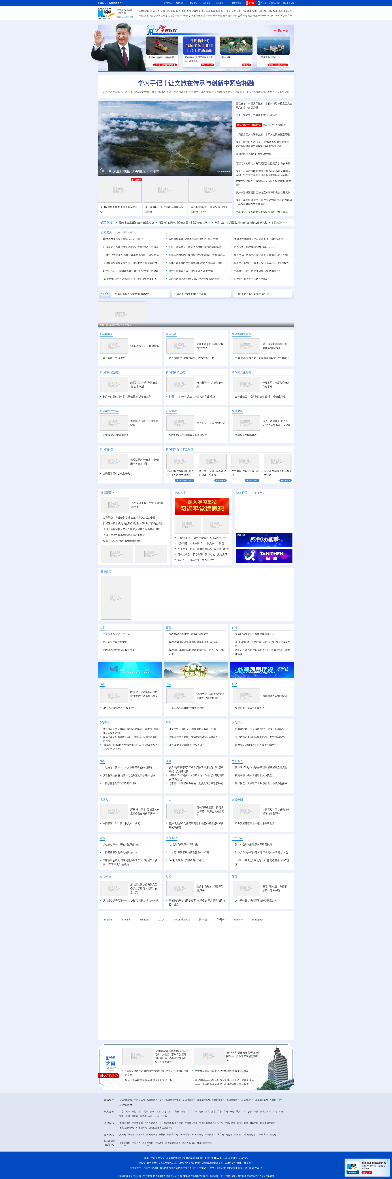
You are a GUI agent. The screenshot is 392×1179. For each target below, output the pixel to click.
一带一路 (262, 15)
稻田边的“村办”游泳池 (274, 124)
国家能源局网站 (267, 1122)
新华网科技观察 (175, 372)
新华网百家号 (276, 1099)
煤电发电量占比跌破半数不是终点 (121, 844)
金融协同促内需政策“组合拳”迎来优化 (258, 146)
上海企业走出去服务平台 (160, 1127)
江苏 (164, 1111)
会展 (230, 15)
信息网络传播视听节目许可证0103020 (256, 1175)
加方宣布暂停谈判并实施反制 (274, 192)
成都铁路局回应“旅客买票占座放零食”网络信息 (194, 278)
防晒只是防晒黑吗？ (246, 435)
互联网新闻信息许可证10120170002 (135, 1175)
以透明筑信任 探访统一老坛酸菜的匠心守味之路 (129, 775)
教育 (213, 11)
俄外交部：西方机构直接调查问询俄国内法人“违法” (261, 255)
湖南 (213, 1111)
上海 (158, 1111)
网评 (178, 11)
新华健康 (237, 411)
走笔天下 (222, 554)
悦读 (250, 15)
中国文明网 (137, 1122)
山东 (195, 1111)
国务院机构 (147, 1142)
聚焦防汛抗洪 (221, 549)
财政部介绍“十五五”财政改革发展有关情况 (266, 142)
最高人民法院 (188, 1142)
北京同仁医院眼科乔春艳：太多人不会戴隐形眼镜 (196, 783)
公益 (255, 15)
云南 (256, 1111)
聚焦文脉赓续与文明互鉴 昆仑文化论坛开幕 (148, 1080)
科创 (223, 11)
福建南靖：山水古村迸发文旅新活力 (254, 775)
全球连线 (205, 11)
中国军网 (238, 1134)
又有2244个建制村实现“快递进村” (187, 744)
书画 (244, 11)
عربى (161, 919)
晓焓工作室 (285, 480)
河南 (201, 1111)
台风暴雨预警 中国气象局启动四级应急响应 (266, 171)
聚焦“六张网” (200, 537)
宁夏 (121, 1115)
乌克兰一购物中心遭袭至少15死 (251, 263)
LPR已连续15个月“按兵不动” (118, 707)
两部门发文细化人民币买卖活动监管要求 (258, 163)
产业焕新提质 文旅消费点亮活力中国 (135, 517)
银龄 (200, 15)
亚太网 (270, 15)
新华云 (213, 1167)
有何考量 (285, 163)
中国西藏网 (210, 1134)
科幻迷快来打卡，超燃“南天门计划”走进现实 (259, 729)
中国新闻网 (249, 1134)
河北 (134, 1111)
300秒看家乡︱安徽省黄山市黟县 (187, 860)
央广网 (220, 1134)
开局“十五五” (184, 537)
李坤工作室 (220, 480)
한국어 (221, 919)
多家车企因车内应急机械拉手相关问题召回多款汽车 (197, 255)
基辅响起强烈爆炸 (279, 263)
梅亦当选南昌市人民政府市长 (119, 650)
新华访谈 (171, 334)
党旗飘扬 (182, 543)
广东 (219, 1111)
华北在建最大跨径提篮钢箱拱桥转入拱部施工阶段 (195, 263)
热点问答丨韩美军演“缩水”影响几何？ (254, 247)
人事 (163, 11)
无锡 (156, 1115)
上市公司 (278, 15)
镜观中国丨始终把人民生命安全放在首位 (130, 172)
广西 (226, 1111)
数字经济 (175, 15)
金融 (141, 15)
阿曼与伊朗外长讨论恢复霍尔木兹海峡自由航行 (184, 222)
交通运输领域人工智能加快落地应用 (254, 634)
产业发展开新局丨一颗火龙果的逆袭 (254, 823)
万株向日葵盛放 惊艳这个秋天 (116, 325)
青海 (281, 1111)
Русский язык (182, 919)
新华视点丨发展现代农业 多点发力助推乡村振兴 (261, 783)
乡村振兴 (193, 15)
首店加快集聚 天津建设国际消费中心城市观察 (193, 239)
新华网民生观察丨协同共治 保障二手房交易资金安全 (210, 811)
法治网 (273, 1134)
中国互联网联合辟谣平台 (211, 1122)
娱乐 (240, 15)
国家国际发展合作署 (173, 1122)
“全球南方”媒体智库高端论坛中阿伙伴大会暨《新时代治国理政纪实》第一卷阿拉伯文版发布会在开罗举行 (171, 1056)
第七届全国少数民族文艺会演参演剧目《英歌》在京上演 (143, 888)
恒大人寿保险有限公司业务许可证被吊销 (191, 271)
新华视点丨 (109, 517)
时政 (158, 11)
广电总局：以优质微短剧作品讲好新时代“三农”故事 (131, 247)
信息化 (166, 15)
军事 (254, 11)
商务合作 (191, 1167)
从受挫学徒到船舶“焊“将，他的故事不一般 (192, 358)
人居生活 (158, 15)
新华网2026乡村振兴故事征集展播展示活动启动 (261, 767)
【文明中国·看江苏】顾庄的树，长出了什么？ (194, 729)
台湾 (189, 11)
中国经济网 (185, 1134)
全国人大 (136, 1142)
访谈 (260, 11)
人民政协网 (262, 1134)
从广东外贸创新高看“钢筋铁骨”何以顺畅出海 (127, 396)
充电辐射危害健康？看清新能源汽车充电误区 (193, 736)
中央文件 (287, 11)
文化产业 (287, 15)
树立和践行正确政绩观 (249, 124)
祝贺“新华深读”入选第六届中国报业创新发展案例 (129, 278)
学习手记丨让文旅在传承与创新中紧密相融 (196, 82)
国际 (168, 11)
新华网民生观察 (109, 411)
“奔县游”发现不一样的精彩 (144, 346)
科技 (218, 11)
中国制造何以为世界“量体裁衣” (132, 294)
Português (257, 919)
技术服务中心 (203, 1167)
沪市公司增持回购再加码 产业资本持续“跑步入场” (262, 852)
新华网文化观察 (241, 372)
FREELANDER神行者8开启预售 (186, 707)
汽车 (146, 15)
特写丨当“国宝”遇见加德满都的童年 (122, 541)
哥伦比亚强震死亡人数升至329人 (252, 278)
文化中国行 (196, 543)
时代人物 (209, 543)
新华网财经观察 (109, 372)
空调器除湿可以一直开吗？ (117, 473)
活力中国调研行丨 (200, 207)
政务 (275, 11)
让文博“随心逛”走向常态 (116, 435)
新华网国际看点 (241, 334)
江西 (189, 1111)
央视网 (162, 1134)
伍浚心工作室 (252, 480)
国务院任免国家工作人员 (116, 634)
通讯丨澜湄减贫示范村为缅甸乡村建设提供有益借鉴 (131, 529)
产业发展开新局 (186, 549)
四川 (244, 1111)
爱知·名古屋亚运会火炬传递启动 (136, 222)
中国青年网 (172, 1134)
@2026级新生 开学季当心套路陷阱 (188, 435)
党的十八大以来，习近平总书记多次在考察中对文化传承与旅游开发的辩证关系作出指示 (150, 91)
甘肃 (275, 1111)
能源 (225, 15)
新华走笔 (210, 554)
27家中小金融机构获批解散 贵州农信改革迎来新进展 (144, 696)
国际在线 (140, 1134)
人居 (168, 799)
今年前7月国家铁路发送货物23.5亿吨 (189, 852)
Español (126, 919)
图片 (270, 11)
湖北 (207, 1111)
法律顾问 (182, 1167)
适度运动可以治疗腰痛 (275, 696)
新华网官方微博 (173, 1099)
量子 (228, 11)
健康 (249, 11)
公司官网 (121, 13)
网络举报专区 (288, 3)
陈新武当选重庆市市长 (115, 642)
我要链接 (164, 1167)
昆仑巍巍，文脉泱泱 (114, 358)
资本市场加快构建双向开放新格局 (253, 844)
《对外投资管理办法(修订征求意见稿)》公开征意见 (131, 255)
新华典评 (198, 554)
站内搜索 (276, 3)
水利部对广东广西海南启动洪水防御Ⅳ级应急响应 (263, 175)
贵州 (250, 1111)
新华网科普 (106, 449)
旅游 (220, 15)
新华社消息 (183, 554)
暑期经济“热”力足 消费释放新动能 (254, 153)
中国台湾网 (197, 1134)
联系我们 (155, 1167)
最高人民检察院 (204, 1142)
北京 (121, 1111)
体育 (234, 11)
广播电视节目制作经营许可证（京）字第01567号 (213, 1175)
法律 (280, 11)
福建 (183, 1111)
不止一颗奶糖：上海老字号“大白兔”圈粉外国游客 (195, 247)
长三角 (163, 1115)
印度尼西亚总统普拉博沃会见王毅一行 (124, 239)
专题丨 (239, 142)
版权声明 (173, 1167)
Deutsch (238, 919)
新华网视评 (106, 334)
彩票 (235, 15)
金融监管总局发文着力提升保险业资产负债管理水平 (131, 263)
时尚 (245, 15)
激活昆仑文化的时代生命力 (191, 294)
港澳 (183, 11)
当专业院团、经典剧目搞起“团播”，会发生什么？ (261, 396)
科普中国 (254, 1122)
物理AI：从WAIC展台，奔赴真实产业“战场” (192, 396)
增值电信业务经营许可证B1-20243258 (171, 1175)
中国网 (131, 1134)
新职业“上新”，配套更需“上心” (254, 294)
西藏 (262, 1111)
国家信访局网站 (126, 1127)
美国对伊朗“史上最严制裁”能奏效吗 (262, 200)
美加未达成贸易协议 (247, 192)
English (108, 919)
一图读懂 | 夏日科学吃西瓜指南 (119, 783)
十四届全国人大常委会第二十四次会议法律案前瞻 (263, 134)
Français (144, 919)
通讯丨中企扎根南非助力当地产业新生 (124, 535)
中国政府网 (124, 1122)
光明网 (229, 1134)
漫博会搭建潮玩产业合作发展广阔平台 (256, 744)
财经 (173, 11)
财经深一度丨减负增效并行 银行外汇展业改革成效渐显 (133, 523)
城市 (215, 15)
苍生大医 (226, 57)
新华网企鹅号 (125, 1104)
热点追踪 (171, 411)
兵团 (150, 1115)
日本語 (203, 919)
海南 (232, 1111)
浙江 (170, 1111)
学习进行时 (144, 11)
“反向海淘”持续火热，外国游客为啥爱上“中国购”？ (262, 358)
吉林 (152, 1111)
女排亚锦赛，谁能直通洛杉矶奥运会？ (256, 900)
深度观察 (106, 492)
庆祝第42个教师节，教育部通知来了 (188, 634)
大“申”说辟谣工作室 (184, 480)
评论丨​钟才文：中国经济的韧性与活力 (256, 115)
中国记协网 (230, 1122)
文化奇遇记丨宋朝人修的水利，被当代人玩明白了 (262, 736)
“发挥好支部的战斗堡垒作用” (161, 57)
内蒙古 (135, 1115)
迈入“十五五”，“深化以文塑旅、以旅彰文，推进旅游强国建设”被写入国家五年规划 (245, 91)
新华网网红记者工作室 (179, 449)
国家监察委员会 (172, 1142)
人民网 (122, 1134)
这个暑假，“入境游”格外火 (210, 423)
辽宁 (146, 1111)
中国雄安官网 (191, 1122)
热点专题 (180, 492)
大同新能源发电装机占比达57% (120, 852)
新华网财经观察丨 (245, 180)
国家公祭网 (242, 1122)
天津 (128, 1111)
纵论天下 (182, 560)
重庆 (238, 1111)
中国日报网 (151, 1134)
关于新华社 (168, 3)
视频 (265, 11)
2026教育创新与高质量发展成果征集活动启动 (194, 642)
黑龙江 (143, 1115)
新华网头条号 (261, 1099)
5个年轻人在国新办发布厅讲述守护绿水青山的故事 (130, 271)
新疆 (128, 1115)
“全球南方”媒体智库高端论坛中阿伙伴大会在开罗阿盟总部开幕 (243, 1056)
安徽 (177, 1111)
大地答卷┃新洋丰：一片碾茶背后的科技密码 (127, 767)
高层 (152, 11)
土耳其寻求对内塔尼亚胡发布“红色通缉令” (257, 271)
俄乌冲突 (195, 560)
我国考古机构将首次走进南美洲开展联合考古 (258, 239)
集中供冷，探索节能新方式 (249, 707)
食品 (151, 15)
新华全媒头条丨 (140, 503)
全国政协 (159, 1142)
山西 (140, 1111)
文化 (239, 11)
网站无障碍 (236, 3)
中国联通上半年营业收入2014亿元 (121, 823)
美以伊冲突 (208, 560)
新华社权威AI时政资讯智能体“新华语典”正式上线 (221, 1070)
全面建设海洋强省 (267, 57)
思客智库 (196, 11)
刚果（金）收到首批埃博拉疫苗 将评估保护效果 (262, 211)
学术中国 (184, 15)
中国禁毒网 (141, 1127)
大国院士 (221, 543)
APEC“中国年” (218, 537)
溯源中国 (207, 15)
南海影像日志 (204, 549)
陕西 (268, 1111)
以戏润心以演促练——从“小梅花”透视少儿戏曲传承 (130, 900)
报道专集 (282, 30)
